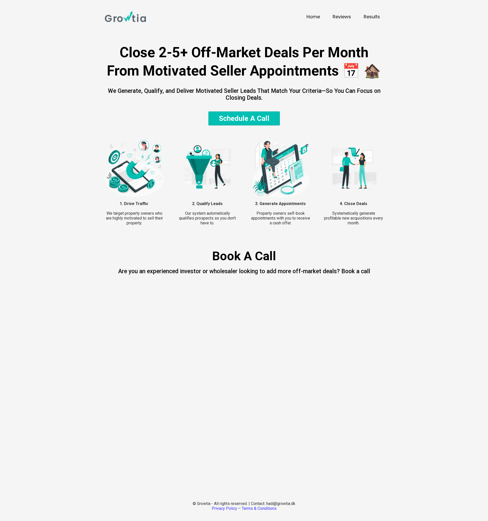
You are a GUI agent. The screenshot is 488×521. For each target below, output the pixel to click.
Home (313, 16)
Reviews (342, 16)
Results (372, 16)
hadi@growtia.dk (280, 503)
